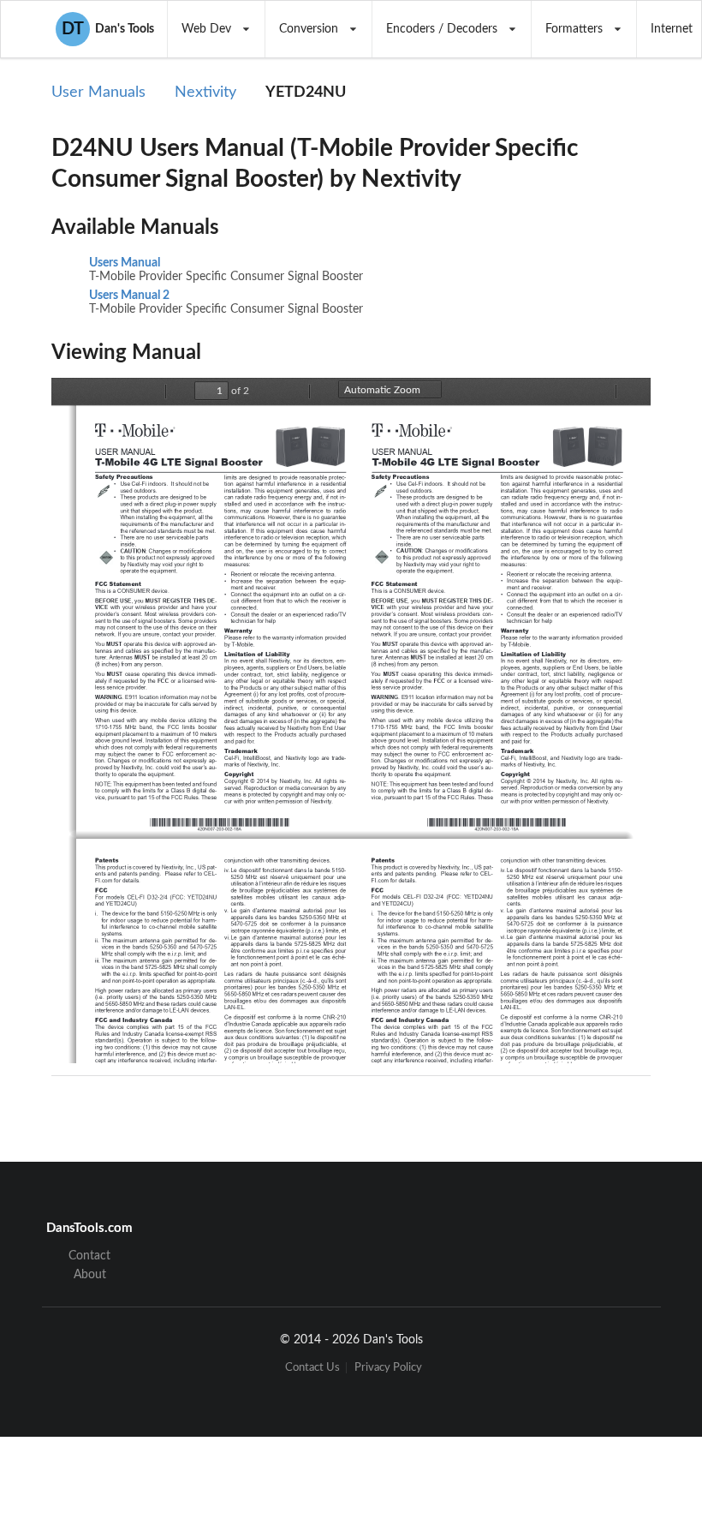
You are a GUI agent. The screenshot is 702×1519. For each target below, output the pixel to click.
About (90, 1275)
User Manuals (98, 92)
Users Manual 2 (129, 296)
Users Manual (124, 263)
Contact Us (312, 1367)
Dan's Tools (108, 29)
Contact (89, 1256)
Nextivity (205, 92)
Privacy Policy (388, 1367)
